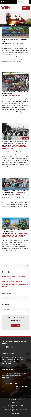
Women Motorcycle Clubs (15, 237)
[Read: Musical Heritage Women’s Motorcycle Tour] (15, 32)
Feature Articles (12, 235)
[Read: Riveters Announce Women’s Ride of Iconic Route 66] (15, 223)
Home (3, 387)
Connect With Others (16, 233)
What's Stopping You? (14, 147)
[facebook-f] (2, 1)
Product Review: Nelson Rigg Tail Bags (12, 281)
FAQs (3, 391)
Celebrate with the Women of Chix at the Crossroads (15, 92)
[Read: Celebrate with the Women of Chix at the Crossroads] (15, 81)
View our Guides (6, 363)
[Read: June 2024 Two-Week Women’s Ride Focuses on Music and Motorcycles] (15, 131)
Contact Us (19, 391)
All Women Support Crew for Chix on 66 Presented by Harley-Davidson (15, 191)
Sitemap (18, 389)
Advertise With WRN (22, 387)
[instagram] (4, 1)
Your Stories (23, 45)
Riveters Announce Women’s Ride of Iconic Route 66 (14, 230)
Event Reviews (13, 43)
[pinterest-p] (7, 1)
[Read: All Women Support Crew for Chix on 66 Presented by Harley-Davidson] (15, 183)
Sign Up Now (15, 325)
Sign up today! (6, 377)
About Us (4, 389)
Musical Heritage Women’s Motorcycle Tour (15, 40)
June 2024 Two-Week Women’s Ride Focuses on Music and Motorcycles (14, 142)
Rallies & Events (13, 45)
